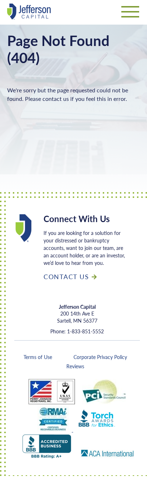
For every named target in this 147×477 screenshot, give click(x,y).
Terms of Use (38, 356)
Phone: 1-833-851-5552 (77, 331)
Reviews (75, 366)
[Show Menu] (130, 13)
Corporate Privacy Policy (100, 356)
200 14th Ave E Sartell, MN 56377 (77, 313)
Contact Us (66, 276)
